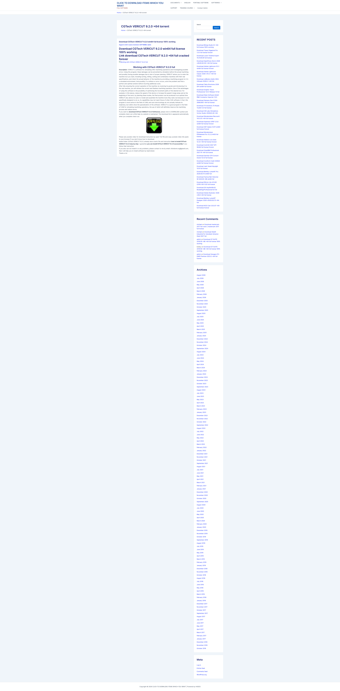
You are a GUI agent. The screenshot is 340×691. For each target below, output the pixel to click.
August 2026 (201, 275)
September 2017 (202, 613)
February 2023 (202, 409)
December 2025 (202, 300)
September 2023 (202, 387)
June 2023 (200, 396)
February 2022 (202, 447)
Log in (199, 665)
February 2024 (202, 371)
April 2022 (200, 441)
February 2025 (202, 332)
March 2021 (201, 482)
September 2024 (202, 348)
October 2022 (201, 422)
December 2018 (202, 568)
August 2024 (201, 352)
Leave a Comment (134, 44)
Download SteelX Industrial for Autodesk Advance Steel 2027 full (207, 234)
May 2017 (200, 626)
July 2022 (200, 431)
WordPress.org (202, 674)
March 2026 (201, 291)
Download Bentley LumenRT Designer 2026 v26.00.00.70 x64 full (208, 200)
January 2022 (201, 450)
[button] (181, 2)
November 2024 (202, 342)
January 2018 (201, 600)
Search (199, 24)
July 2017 (200, 620)
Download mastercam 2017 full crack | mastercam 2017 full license (208, 227)
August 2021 (201, 466)
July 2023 (200, 393)
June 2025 (200, 320)
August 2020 (201, 505)
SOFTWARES (215, 3)
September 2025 (202, 310)
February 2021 (201, 486)
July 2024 (200, 355)
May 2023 (200, 399)
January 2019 (201, 565)
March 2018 (201, 594)
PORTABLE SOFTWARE (201, 3)
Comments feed (202, 671)
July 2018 (200, 581)
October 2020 (201, 498)
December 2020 (202, 492)
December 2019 (202, 530)
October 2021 (201, 460)
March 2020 (201, 521)
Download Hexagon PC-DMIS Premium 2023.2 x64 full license (208, 256)
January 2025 (201, 336)
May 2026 (200, 285)
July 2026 (200, 278)
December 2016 (202, 642)
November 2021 (202, 457)
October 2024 (201, 345)
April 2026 (200, 288)
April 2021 (200, 479)
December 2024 (202, 339)
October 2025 (201, 307)
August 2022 (201, 428)
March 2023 (201, 406)
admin (199, 239)
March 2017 (201, 632)
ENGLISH (187, 3)
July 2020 (200, 508)
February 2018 (201, 597)
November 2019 (202, 533)
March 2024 (201, 367)
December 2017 (202, 604)
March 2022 (201, 444)
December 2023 (202, 377)
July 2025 (200, 316)
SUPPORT (174, 8)
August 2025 (201, 313)
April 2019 (200, 556)
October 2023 (201, 383)
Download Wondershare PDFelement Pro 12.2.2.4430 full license (207, 134)
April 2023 (200, 403)
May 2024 (200, 361)
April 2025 (200, 326)
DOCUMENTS (175, 3)
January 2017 (201, 639)
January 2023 (201, 412)
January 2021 (201, 489)
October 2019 (201, 537)
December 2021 (202, 454)
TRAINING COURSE (186, 8)
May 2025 (200, 323)
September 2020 (202, 501)
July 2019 (200, 546)
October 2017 (201, 610)
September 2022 (202, 425)
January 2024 (201, 374)
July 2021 (200, 470)
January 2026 (201, 297)
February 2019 (201, 562)
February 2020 (202, 524)
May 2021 (200, 476)
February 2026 (202, 294)
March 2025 (201, 329)
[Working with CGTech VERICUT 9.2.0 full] (133, 62)
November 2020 (202, 495)
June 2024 (200, 358)
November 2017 (202, 607)
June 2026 (200, 281)
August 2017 (201, 616)
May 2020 (200, 514)
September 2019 (202, 540)
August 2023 (201, 390)
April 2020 (200, 517)
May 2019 (200, 553)
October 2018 (201, 575)
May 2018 (200, 588)
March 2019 (201, 559)
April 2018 (200, 591)
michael (199, 224)
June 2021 (200, 473)
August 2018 (201, 578)
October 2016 (201, 648)
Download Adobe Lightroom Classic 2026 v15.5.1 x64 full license (206, 74)
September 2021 (202, 463)
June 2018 (200, 584)
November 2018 (202, 572)
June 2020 (200, 511)
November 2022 (202, 419)
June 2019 (200, 549)
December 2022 (202, 415)
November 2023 (202, 380)
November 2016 (202, 645)
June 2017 (200, 623)
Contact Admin (202, 8)
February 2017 (201, 635)
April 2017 (200, 629)
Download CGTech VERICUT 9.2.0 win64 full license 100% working (147, 42)
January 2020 (201, 527)
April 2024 (200, 364)
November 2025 (202, 304)
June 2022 (200, 434)
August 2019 (201, 543)
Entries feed (201, 668)
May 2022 (200, 438)
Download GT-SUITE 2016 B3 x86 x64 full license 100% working (208, 241)
